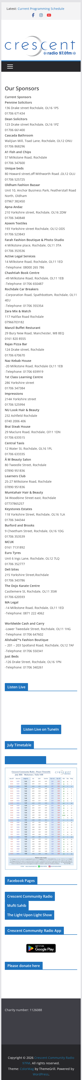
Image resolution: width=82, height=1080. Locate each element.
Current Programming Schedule (41, 9)
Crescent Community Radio (29, 896)
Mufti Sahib (16, 905)
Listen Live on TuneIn (41, 729)
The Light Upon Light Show (29, 915)
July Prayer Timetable (25, 760)
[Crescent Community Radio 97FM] (41, 35)
